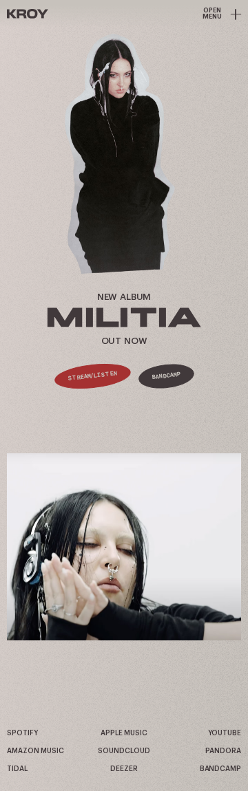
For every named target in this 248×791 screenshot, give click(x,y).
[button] (124, 546)
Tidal (17, 769)
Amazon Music (35, 751)
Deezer (124, 769)
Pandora (223, 751)
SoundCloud (123, 751)
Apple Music (124, 733)
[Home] (27, 14)
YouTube (224, 733)
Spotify (22, 733)
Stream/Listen (93, 376)
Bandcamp (166, 376)
